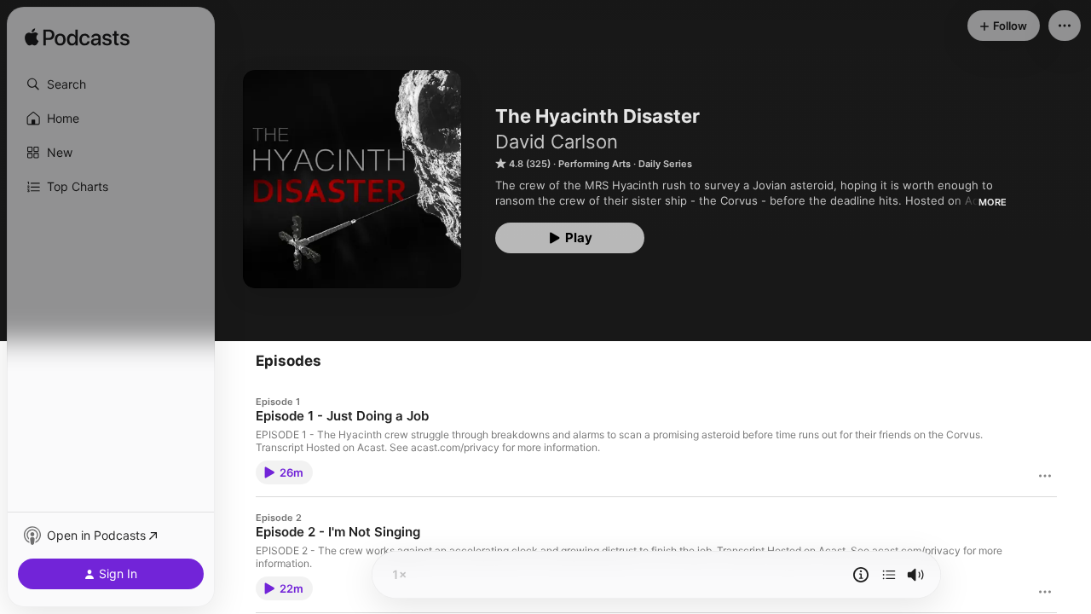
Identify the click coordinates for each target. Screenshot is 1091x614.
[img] (77, 38)
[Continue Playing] (889, 575)
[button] (111, 84)
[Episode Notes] (861, 575)
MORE (992, 202)
